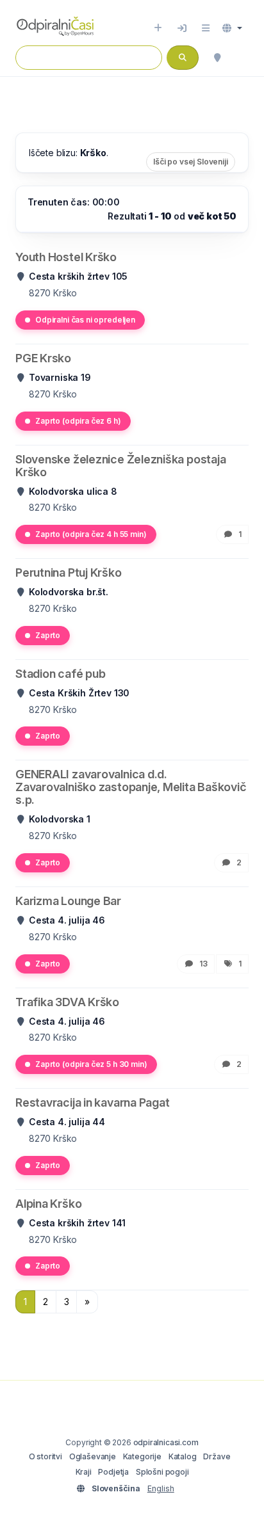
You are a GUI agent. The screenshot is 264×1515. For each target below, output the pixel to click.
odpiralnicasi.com (166, 1442)
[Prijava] (182, 28)
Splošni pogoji (162, 1472)
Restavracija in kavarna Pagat (92, 1102)
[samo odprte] (242, 57)
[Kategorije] (205, 28)
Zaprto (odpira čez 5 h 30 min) (91, 1064)
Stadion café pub (60, 673)
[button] (232, 28)
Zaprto (47, 635)
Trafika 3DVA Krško (67, 1002)
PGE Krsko (43, 358)
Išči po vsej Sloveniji (190, 161)
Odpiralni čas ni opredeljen (85, 320)
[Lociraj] (217, 57)
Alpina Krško (48, 1203)
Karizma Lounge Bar (68, 901)
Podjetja (113, 1472)
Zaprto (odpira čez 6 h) (78, 421)
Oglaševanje (92, 1456)
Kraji (84, 1472)
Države (216, 1456)
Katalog (183, 1456)
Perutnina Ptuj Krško (68, 572)
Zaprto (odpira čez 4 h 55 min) (91, 534)
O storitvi (45, 1456)
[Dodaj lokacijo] (158, 28)
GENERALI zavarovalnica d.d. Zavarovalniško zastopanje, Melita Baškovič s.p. (131, 786)
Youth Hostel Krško (66, 257)
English (160, 1488)
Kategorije (142, 1456)
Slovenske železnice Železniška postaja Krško (120, 466)
